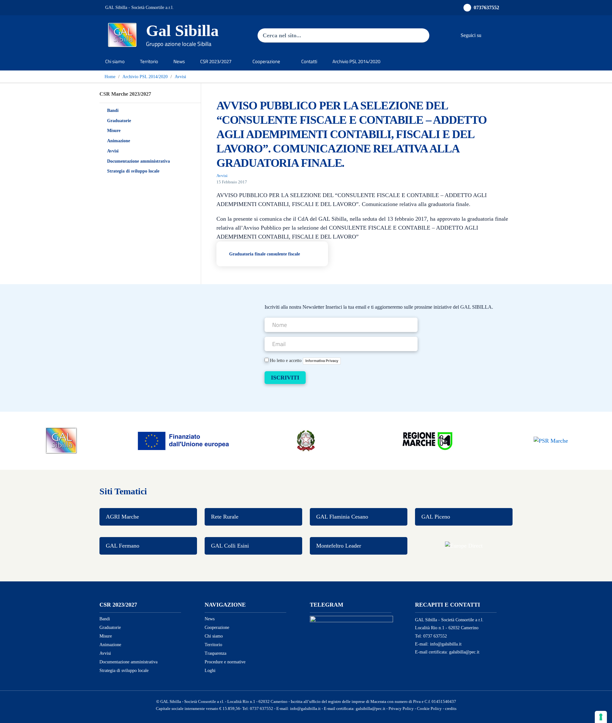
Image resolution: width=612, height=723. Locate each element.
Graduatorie (119, 120)
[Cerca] (417, 35)
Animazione (118, 140)
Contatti (309, 61)
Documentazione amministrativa (138, 161)
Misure (113, 130)
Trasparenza (215, 653)
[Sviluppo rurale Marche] (551, 440)
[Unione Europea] (183, 440)
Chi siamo (115, 61)
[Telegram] (500, 35)
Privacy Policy (401, 708)
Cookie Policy (429, 708)
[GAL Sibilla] (61, 440)
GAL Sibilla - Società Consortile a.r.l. (139, 7)
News (179, 61)
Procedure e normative (225, 662)
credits (450, 708)
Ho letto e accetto (303, 360)
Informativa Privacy (321, 360)
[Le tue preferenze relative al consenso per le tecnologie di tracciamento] (601, 717)
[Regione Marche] (428, 440)
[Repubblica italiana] (306, 440)
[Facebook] (487, 35)
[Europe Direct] (464, 546)
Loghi (210, 670)
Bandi (113, 110)
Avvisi (113, 151)
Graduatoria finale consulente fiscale (264, 253)
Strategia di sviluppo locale (133, 171)
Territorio (149, 61)
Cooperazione (217, 627)
